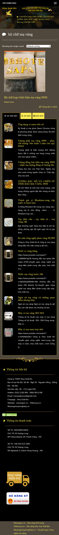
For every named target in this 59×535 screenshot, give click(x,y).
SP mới (27, 116)
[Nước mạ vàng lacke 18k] (8, 277)
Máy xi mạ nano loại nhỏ (30, 329)
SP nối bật (12, 116)
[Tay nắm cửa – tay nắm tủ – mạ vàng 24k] (8, 222)
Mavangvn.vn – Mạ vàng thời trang (29, 523)
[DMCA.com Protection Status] (9, 414)
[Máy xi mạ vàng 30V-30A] (8, 316)
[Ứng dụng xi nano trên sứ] (8, 127)
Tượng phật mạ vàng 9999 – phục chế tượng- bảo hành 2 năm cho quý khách (36, 143)
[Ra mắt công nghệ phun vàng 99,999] (8, 241)
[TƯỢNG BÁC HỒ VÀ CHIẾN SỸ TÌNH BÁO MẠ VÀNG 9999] (8, 184)
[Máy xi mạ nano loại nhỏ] (8, 332)
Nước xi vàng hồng (27, 251)
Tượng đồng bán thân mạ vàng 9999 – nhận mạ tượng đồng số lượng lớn (36, 163)
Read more (9, 102)
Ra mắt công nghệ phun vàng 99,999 (36, 238)
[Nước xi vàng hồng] (8, 254)
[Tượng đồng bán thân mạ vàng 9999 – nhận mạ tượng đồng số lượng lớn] (8, 165)
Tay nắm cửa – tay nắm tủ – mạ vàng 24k (36, 220)
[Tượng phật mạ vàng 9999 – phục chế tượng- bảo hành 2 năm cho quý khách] (8, 143)
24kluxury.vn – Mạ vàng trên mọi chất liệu (32, 526)
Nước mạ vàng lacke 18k (30, 274)
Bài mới (39, 116)
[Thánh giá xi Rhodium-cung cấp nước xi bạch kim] (8, 203)
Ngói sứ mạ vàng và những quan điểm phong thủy (36, 298)
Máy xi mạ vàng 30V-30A (31, 313)
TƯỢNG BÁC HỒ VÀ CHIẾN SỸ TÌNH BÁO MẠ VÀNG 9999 (36, 182)
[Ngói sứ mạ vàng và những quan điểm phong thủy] (8, 300)
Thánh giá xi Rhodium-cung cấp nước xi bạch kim (36, 201)
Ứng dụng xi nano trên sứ (31, 124)
